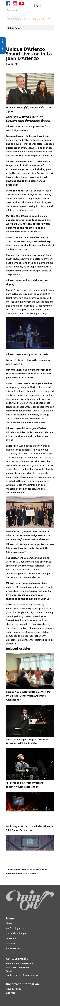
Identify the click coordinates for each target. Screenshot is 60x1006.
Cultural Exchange (16, 933)
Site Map (11, 992)
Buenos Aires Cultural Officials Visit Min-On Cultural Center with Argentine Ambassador (29, 695)
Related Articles (18, 648)
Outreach (11, 938)
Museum (11, 943)
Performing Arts (15, 928)
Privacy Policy (13, 988)
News (9, 923)
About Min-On (13, 948)
